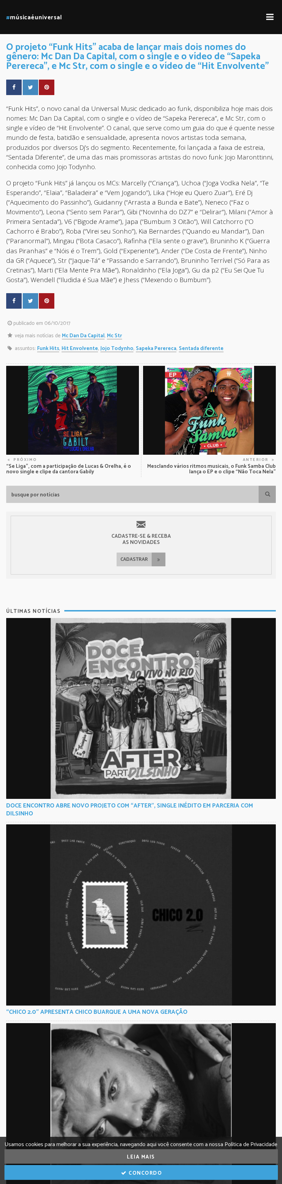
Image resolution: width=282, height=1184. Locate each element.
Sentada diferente (201, 348)
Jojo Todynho (116, 348)
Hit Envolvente (80, 348)
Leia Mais (141, 1157)
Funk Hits (48, 348)
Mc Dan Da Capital (83, 335)
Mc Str (114, 335)
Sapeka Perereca (156, 348)
